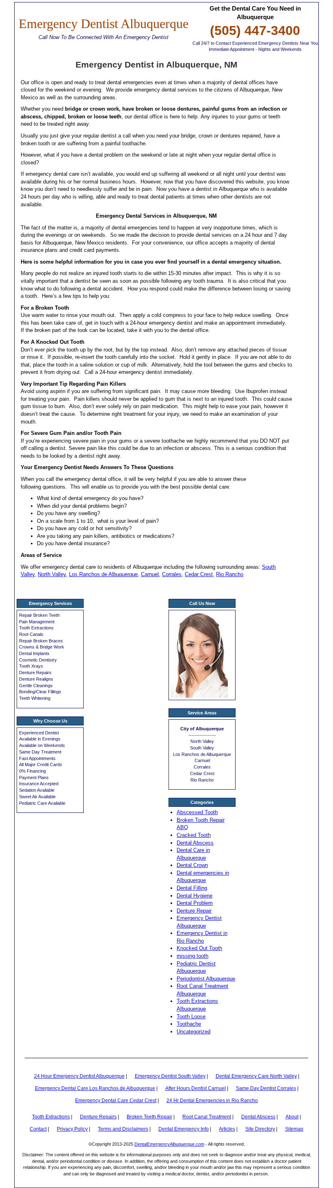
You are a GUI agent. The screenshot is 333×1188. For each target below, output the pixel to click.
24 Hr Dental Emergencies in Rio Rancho (212, 1100)
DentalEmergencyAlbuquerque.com (169, 1144)
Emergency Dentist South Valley (170, 1076)
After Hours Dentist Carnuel (195, 1088)
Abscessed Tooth (197, 812)
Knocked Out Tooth (199, 948)
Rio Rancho (229, 574)
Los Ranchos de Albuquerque (103, 574)
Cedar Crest (199, 574)
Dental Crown (192, 865)
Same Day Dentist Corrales (266, 1088)
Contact (38, 1129)
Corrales (172, 574)
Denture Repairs (98, 1117)
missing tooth (192, 956)
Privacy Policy (72, 1129)
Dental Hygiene (194, 896)
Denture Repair (194, 911)
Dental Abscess (195, 843)
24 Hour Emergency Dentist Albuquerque (79, 1076)
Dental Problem (195, 903)
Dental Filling (192, 888)
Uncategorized (193, 1032)
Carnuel (150, 574)
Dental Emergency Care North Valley (256, 1076)
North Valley (52, 574)
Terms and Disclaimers (123, 1129)
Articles (227, 1129)
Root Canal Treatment (206, 1117)
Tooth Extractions (51, 1117)
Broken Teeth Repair (149, 1117)
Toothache (189, 1024)
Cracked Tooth (194, 835)
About (291, 1117)
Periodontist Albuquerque (206, 979)
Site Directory (260, 1129)
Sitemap (294, 1129)
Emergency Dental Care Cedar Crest (115, 1100)
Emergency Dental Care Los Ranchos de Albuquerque (95, 1088)
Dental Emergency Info (183, 1129)
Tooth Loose (191, 1016)
